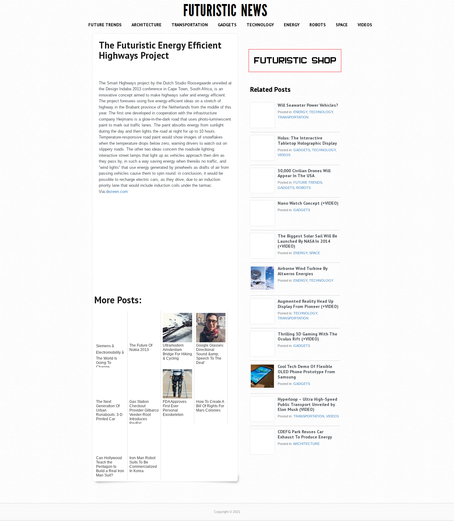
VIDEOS (365, 25)
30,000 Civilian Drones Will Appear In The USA (304, 173)
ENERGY (292, 25)
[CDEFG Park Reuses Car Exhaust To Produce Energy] (262, 452)
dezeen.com (117, 191)
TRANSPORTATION (189, 25)
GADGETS (227, 25)
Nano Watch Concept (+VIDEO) (308, 203)
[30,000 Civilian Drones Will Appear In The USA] (262, 191)
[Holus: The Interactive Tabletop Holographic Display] (262, 158)
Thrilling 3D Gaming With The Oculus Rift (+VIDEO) (307, 336)
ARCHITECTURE (147, 25)
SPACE (342, 25)
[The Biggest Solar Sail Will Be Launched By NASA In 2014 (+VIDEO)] (262, 256)
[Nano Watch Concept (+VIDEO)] (262, 223)
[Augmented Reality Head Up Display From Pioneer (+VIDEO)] (262, 321)
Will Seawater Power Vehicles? (308, 105)
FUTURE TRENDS (105, 25)
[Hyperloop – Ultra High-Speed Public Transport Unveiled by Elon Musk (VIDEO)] (262, 419)
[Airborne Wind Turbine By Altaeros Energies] (262, 288)
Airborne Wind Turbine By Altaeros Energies (302, 271)
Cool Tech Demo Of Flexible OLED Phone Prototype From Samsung (306, 372)
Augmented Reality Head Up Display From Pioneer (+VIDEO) (308, 303)
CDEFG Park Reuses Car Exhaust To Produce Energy (305, 434)
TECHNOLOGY (260, 25)
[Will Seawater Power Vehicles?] (262, 125)
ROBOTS (317, 25)
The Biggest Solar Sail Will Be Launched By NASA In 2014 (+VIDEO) (307, 241)
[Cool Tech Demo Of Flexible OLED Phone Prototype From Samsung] (262, 386)
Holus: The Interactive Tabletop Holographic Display (307, 140)
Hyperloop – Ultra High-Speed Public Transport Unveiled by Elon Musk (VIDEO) (307, 404)
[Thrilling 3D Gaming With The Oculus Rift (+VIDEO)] (262, 354)
